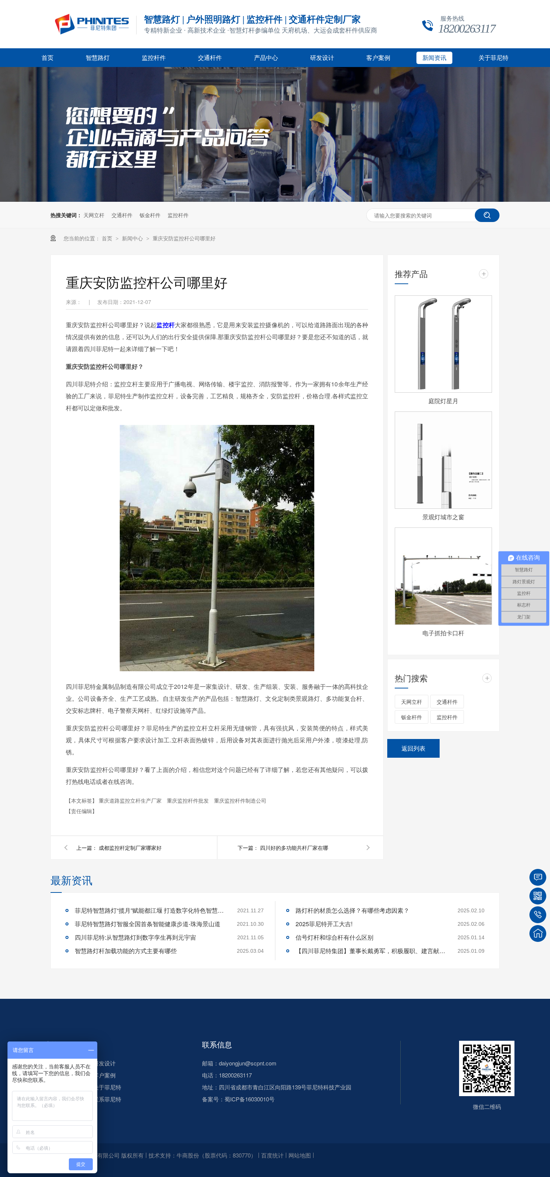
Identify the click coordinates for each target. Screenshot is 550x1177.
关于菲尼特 (493, 58)
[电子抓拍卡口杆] (443, 576)
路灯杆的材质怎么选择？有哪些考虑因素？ (352, 910)
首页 (48, 58)
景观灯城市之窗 (443, 517)
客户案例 (378, 58)
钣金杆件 (150, 215)
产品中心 (266, 58)
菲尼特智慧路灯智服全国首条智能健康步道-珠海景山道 (147, 923)
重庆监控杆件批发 (188, 800)
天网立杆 (93, 215)
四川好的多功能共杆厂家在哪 (294, 847)
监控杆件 (154, 58)
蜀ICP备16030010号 (249, 1099)
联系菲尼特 (107, 1099)
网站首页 (50, 1044)
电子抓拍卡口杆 (443, 633)
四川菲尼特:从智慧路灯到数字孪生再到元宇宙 (135, 937)
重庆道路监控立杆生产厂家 (131, 800)
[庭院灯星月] (443, 344)
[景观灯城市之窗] (443, 460)
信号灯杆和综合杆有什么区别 (334, 937)
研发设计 (322, 58)
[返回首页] (537, 933)
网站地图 (299, 1155)
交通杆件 (210, 58)
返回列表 (413, 748)
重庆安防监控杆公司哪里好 (184, 238)
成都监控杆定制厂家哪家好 (130, 847)
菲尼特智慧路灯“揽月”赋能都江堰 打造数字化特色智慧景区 (149, 910)
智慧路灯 (98, 58)
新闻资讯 (434, 58)
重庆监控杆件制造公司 (240, 800)
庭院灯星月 (443, 400)
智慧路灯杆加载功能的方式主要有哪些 (126, 950)
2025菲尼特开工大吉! (324, 923)
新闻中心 (133, 238)
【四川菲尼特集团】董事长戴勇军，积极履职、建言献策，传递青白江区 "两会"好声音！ (370, 950)
